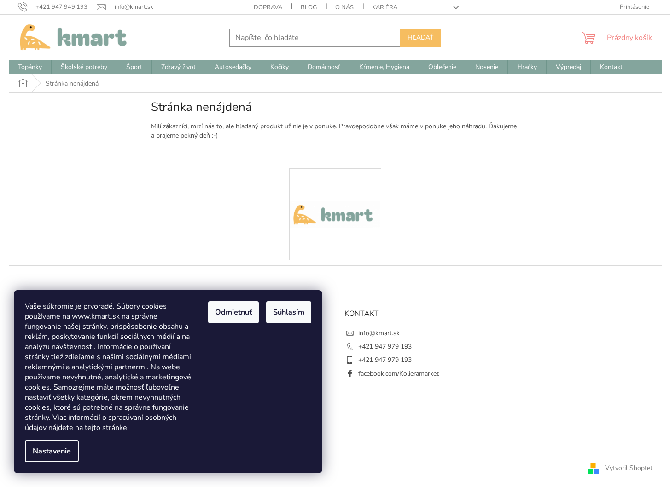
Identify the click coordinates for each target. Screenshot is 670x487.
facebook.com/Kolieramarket (398, 373)
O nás (344, 7)
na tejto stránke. (102, 428)
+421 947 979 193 (385, 346)
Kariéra (384, 7)
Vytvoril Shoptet (629, 468)
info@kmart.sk (379, 333)
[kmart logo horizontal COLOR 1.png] (335, 182)
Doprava (268, 7)
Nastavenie (52, 451)
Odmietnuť (233, 312)
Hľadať (420, 37)
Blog (309, 7)
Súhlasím (288, 312)
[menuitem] (30, 67)
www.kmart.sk (96, 316)
